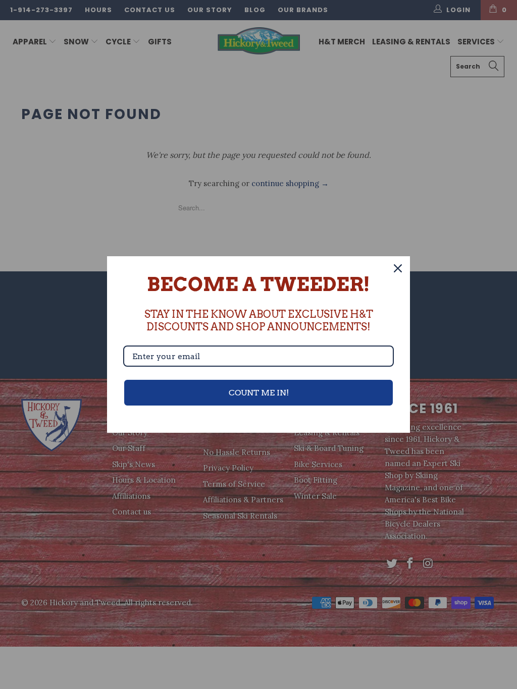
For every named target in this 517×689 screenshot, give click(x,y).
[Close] (398, 268)
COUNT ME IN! (259, 392)
